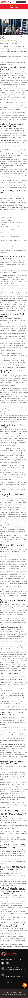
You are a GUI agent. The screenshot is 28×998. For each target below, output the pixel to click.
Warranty (24, 994)
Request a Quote (21, 2)
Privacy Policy (17, 994)
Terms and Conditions (7, 994)
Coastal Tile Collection (12, 40)
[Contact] (24, 985)
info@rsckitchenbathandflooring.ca (14, 976)
